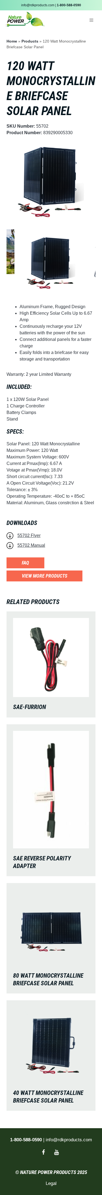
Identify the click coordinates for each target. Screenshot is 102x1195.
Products (29, 41)
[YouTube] (56, 1152)
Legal (51, 1183)
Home (12, 41)
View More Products (44, 576)
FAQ (25, 563)
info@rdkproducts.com (37, 5)
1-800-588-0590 (69, 5)
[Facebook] (43, 1152)
